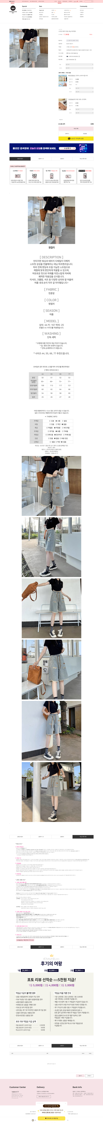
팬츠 (52, 12)
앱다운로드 (13, 1)
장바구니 (75, 1)
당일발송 (41, 14)
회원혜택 (81, 16)
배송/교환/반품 (83, 158)
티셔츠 (53, 14)
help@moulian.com (74, 1113)
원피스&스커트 (67, 12)
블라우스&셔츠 (67, 14)
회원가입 (59, 1)
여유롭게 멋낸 (27, 14)
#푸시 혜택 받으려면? (33, 1)
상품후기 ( (41, 158)
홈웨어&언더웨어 (55, 18)
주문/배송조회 (64, 1)
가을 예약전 (27, 10)
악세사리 (66, 16)
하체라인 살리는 (27, 12)
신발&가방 (66, 18)
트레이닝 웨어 (54, 16)
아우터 (53, 10)
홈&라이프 (70, 16)
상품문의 (62, 158)
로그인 (56, 1)
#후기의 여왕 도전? (25, 1)
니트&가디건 (66, 10)
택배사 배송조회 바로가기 (44, 1096)
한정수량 (26, 19)
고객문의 (81, 12)
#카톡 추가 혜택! (41, 1)
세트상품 (41, 18)
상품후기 (81, 14)
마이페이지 (70, 1)
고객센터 (80, 1)
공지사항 (81, 10)
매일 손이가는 (27, 16)
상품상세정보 (20, 158)
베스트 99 (41, 12)
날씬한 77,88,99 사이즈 (44, 16)
